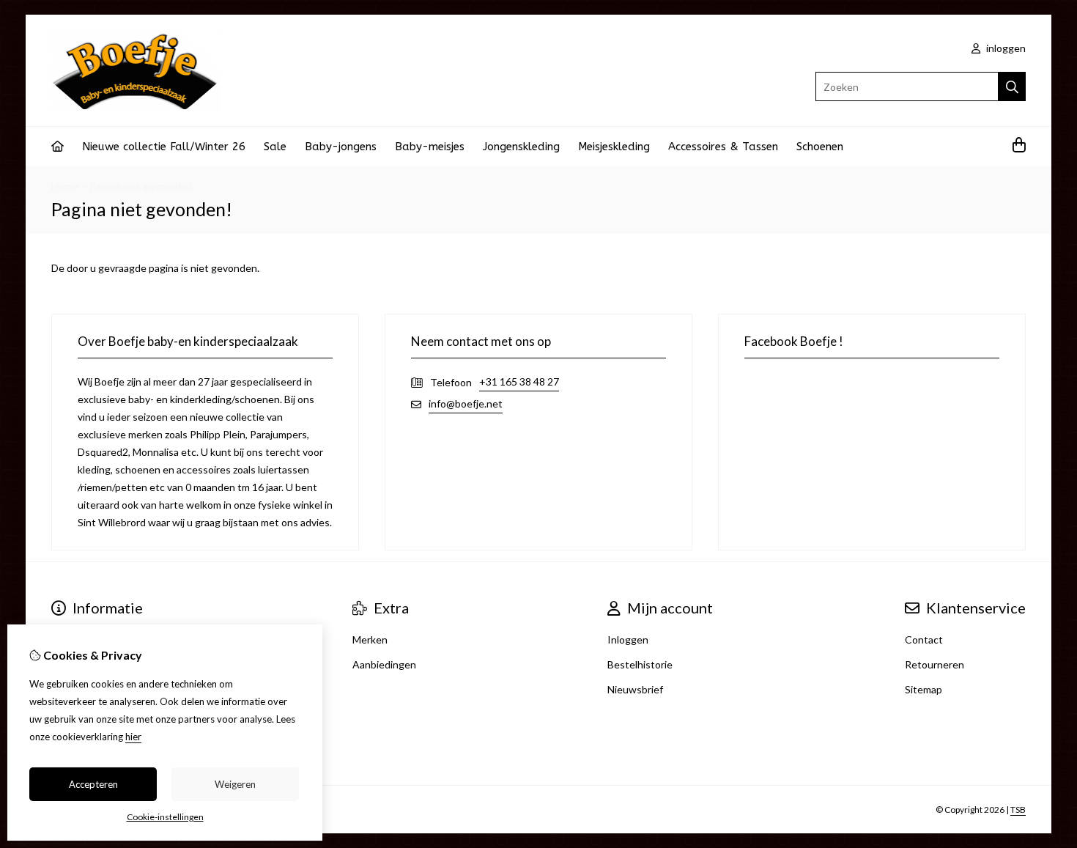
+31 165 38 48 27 (519, 381)
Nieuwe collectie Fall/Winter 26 (163, 146)
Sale (275, 146)
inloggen (1005, 48)
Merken (370, 639)
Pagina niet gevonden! (141, 186)
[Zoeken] (1012, 86)
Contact (924, 639)
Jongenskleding (521, 146)
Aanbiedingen (384, 664)
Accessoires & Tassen (723, 146)
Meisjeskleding (614, 146)
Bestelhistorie (640, 664)
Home (64, 186)
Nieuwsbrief (635, 689)
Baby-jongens (341, 146)
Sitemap (923, 689)
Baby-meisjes (430, 146)
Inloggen (627, 639)
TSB (1018, 809)
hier (133, 736)
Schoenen (819, 146)
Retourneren (934, 664)
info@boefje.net (466, 403)
